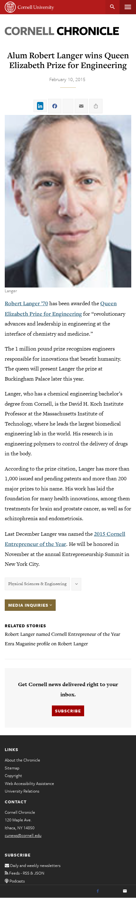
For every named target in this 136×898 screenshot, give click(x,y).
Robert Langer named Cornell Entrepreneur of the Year (62, 634)
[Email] (125, 891)
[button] (68, 201)
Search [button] (112, 7)
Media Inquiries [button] (29, 605)
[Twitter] (111, 891)
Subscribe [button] (68, 711)
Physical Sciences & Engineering (37, 584)
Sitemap (12, 768)
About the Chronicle (22, 760)
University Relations (22, 791)
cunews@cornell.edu (23, 835)
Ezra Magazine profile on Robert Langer (46, 643)
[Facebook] (97, 891)
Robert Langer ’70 (26, 303)
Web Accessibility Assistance (29, 783)
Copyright (13, 775)
